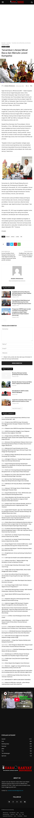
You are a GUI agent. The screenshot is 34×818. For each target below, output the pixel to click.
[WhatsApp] (19, 244)
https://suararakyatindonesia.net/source (17, 280)
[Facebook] (8, 244)
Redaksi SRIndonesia (10, 85)
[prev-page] (3, 320)
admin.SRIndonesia (6, 620)
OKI (21, 236)
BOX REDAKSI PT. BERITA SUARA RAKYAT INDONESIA (18, 679)
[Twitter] (11, 244)
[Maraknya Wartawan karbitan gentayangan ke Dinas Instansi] (6, 375)
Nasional (12, 814)
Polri (23, 814)
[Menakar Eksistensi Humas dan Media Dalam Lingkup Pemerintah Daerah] (6, 384)
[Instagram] (20, 801)
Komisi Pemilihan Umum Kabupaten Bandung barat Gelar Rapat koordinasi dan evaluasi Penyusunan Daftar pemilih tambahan (9, 257)
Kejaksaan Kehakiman (7, 816)
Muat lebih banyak (16, 408)
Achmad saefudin (6, 640)
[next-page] (5, 320)
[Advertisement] (17, 22)
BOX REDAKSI (12, 812)
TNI (20, 814)
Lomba (17, 236)
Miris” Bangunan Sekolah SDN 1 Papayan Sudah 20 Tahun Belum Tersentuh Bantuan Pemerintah (15, 622)
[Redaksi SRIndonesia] (3, 86)
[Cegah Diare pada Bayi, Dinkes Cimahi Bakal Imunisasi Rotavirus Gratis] (6, 402)
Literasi (12, 236)
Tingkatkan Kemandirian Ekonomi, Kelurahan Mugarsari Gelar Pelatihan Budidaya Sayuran (21, 293)
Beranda (3, 43)
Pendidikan (19, 816)
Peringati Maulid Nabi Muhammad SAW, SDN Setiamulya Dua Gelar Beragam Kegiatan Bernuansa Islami (21, 302)
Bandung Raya (6, 814)
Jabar (18, 812)
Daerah (8, 46)
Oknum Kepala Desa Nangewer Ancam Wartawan (17, 663)
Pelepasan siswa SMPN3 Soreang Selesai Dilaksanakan (18, 428)
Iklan (17, 814)
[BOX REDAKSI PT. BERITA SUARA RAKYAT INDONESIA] (6, 393)
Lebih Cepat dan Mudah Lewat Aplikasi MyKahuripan (18, 557)
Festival (7, 236)
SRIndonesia (5, 812)
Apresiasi (8, 43)
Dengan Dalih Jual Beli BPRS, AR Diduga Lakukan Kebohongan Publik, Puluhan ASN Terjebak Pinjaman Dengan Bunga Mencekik (17, 437)
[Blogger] (9, 801)
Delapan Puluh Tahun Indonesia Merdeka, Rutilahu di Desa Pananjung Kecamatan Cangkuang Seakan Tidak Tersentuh (16, 505)
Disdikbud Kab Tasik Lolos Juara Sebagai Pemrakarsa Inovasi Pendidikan (25, 255)
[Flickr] (17, 801)
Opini (15, 816)
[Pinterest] (15, 244)
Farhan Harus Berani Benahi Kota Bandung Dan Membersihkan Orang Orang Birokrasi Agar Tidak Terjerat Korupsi (16, 575)
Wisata (25, 816)
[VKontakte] (24, 801)
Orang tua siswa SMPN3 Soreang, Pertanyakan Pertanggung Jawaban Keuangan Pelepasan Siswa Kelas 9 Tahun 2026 (16, 423)
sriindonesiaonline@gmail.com (15, 790)
